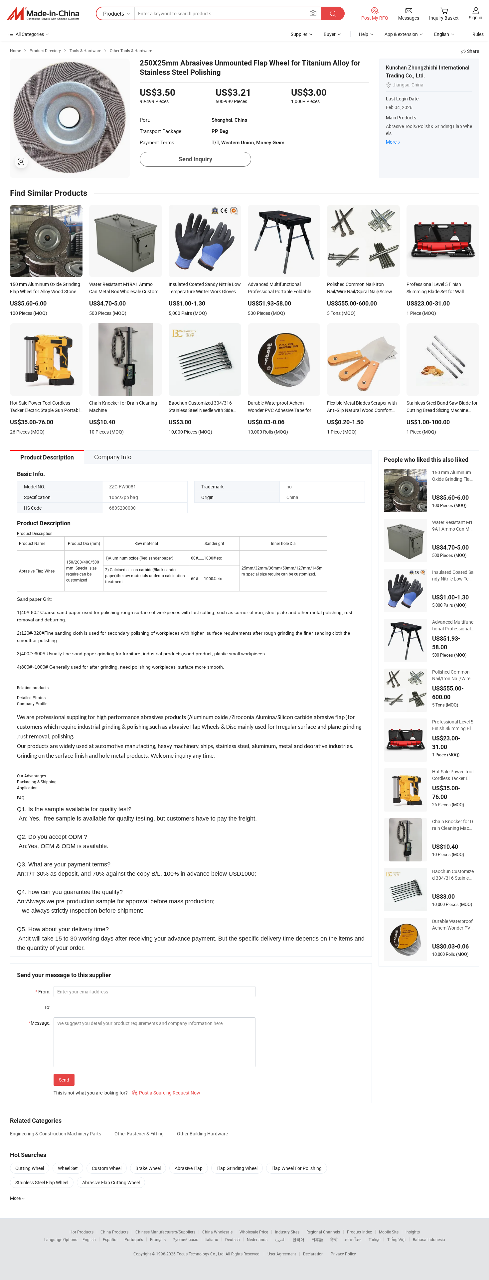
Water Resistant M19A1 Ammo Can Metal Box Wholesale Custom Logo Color (452, 525)
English (89, 1239)
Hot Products (81, 1231)
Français (158, 1239)
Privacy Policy (343, 1253)
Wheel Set (68, 1168)
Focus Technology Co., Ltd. (201, 1253)
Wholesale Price (254, 1231)
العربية (279, 1239)
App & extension (401, 34)
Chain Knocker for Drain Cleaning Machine (452, 825)
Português (133, 1239)
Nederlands (257, 1239)
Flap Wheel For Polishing (296, 1168)
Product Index (359, 1231)
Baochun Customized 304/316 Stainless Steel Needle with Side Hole (453, 874)
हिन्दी (334, 1239)
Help (363, 34)
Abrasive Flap (189, 1168)
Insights (413, 1231)
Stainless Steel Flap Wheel (41, 1182)
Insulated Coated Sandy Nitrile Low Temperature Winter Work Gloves (453, 575)
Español (110, 1239)
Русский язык (185, 1239)
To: (47, 1007)
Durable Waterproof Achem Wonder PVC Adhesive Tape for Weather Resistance (453, 924)
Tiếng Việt (396, 1239)
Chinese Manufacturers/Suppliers (165, 1231)
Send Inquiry (195, 159)
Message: (39, 1023)
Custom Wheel (106, 1168)
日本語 (317, 1239)
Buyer (330, 34)
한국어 (298, 1239)
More (391, 142)
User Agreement (281, 1253)
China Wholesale (217, 1231)
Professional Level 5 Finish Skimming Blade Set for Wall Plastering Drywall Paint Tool (452, 725)
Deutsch (232, 1239)
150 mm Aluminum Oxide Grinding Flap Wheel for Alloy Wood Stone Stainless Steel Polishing (452, 475)
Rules (478, 34)
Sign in (475, 17)
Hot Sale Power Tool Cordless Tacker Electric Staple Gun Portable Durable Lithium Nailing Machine (452, 775)
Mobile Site (389, 1231)
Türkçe (374, 1239)
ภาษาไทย (353, 1239)
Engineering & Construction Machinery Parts (55, 1133)
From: (42, 991)
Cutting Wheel (29, 1168)
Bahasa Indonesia (429, 1239)
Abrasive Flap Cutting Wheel (111, 1182)
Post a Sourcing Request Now (166, 1092)
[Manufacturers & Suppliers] (43, 14)
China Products (114, 1231)
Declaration (313, 1253)
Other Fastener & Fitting (139, 1133)
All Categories (30, 34)
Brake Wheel (148, 1168)
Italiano (211, 1239)
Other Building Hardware (202, 1133)
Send (64, 1080)
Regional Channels (323, 1231)
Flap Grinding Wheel (237, 1168)
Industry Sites (287, 1231)
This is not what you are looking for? (91, 1092)
